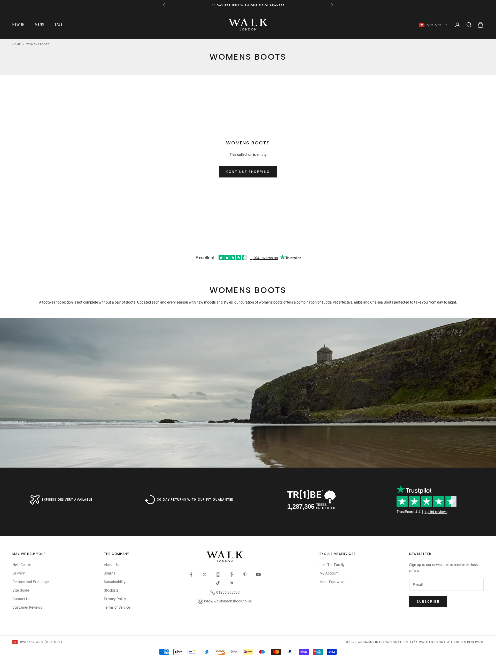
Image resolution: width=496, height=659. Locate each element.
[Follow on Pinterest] (244, 574)
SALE (59, 24)
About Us (111, 565)
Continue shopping (248, 172)
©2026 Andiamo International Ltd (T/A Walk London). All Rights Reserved (415, 642)
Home (16, 44)
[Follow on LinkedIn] (231, 582)
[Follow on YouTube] (258, 574)
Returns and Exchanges (31, 582)
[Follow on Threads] (231, 574)
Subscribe (428, 601)
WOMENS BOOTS (38, 44)
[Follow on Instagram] (218, 574)
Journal (110, 573)
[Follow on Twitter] (204, 574)
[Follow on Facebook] (191, 574)
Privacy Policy (115, 599)
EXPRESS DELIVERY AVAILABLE (67, 499)
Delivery (18, 573)
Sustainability (115, 582)
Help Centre (21, 565)
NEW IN (18, 24)
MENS (39, 24)
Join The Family (332, 565)
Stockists (111, 590)
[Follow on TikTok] (218, 582)
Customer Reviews (27, 607)
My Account (329, 573)
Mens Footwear (332, 582)
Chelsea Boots (381, 302)
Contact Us (21, 599)
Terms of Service (117, 607)
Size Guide (20, 590)
